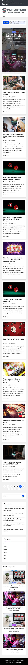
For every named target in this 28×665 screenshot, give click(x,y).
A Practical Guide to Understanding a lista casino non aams (14, 37)
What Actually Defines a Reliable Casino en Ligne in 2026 (12, 381)
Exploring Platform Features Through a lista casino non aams (13, 519)
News (5, 558)
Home (5, 555)
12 (17, 486)
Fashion (5, 546)
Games (5, 549)
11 (14, 486)
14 (23, 486)
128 (15, 489)
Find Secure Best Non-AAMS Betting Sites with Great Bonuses (13, 219)
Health (5, 552)
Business (5, 543)
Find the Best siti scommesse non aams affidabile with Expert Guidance (13, 259)
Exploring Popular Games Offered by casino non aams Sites (14, 525)
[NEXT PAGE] (19, 489)
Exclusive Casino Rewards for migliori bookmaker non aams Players (13, 136)
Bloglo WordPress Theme (16, 662)
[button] (14, 45)
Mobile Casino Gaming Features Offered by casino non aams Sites (14, 59)
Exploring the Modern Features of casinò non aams (13, 530)
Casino (14, 31)
